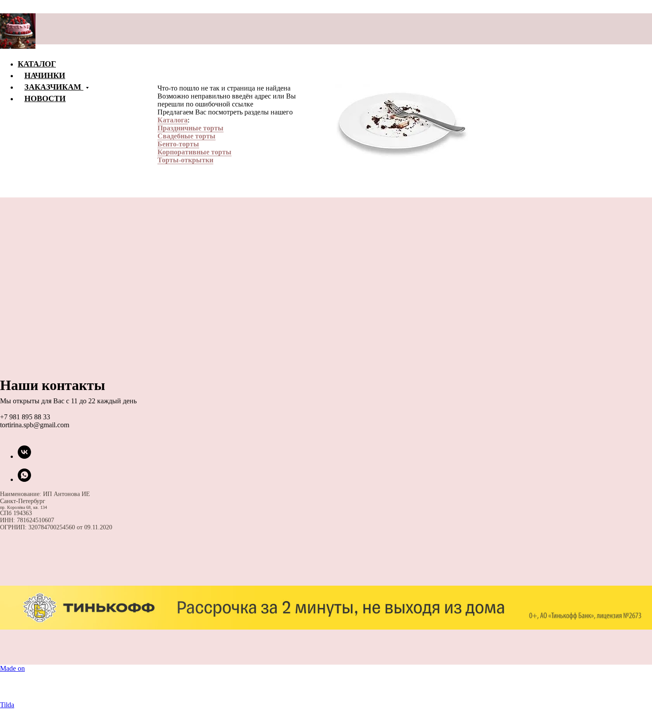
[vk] (24, 456)
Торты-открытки (185, 160)
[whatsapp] (24, 479)
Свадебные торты (186, 136)
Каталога (172, 120)
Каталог (37, 63)
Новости (45, 98)
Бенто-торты (178, 144)
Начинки (44, 75)
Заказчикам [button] (53, 86)
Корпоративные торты (194, 152)
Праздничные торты (190, 128)
